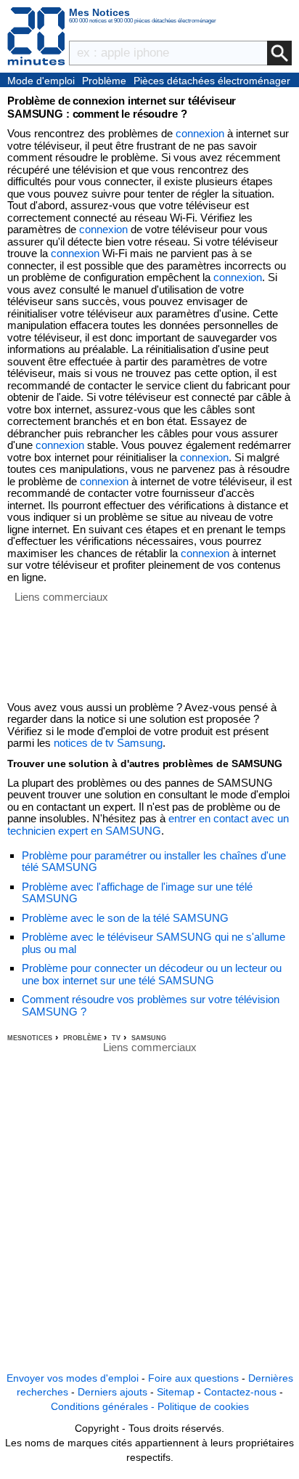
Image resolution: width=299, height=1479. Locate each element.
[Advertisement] (61, 649)
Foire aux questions (193, 1378)
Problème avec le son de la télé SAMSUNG (125, 918)
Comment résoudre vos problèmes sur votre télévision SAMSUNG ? (150, 1005)
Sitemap (175, 1392)
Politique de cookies (203, 1406)
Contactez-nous (240, 1392)
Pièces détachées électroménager (212, 80)
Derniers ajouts (112, 1392)
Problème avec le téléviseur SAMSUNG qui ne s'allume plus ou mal (153, 943)
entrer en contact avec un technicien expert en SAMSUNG (148, 824)
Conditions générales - (104, 1406)
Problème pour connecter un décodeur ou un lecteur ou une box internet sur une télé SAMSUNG (152, 974)
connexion (200, 133)
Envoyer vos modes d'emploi (73, 1378)
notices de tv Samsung (108, 743)
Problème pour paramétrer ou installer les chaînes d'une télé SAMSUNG (154, 861)
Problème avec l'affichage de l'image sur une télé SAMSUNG (137, 892)
